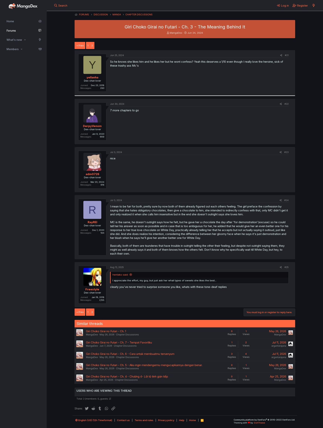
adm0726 (92, 174)
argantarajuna (278, 345)
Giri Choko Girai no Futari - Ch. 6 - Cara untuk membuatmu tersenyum (130, 354)
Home (10, 21)
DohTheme (259, 422)
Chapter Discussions (127, 334)
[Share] (281, 55)
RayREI (92, 222)
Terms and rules (144, 420)
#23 (286, 152)
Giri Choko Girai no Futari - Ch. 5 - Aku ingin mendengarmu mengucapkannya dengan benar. (144, 365)
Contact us (123, 420)
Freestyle (92, 289)
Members (13, 49)
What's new (14, 39)
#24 (286, 200)
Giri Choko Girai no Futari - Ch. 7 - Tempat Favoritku (119, 342)
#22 (286, 104)
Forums (11, 30)
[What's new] (313, 5)
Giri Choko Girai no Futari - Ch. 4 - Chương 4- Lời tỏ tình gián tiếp (127, 376)
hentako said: (120, 274)
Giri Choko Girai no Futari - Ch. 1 (106, 331)
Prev (81, 45)
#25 (286, 267)
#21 (287, 55)
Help (181, 420)
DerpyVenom (92, 126)
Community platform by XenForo (264, 419)
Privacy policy (166, 420)
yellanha (92, 77)
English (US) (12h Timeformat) (95, 420)
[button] (24, 40)
